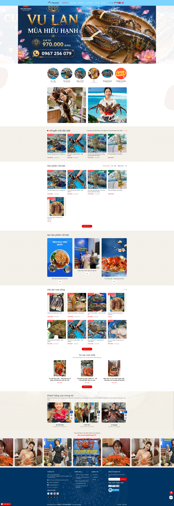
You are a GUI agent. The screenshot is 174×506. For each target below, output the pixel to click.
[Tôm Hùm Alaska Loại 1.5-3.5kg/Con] (56, 143)
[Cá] (94, 75)
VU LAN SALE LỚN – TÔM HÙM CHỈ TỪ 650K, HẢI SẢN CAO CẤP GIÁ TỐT (60, 379)
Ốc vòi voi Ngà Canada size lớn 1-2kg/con (116, 340)
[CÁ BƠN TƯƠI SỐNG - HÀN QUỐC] (76, 302)
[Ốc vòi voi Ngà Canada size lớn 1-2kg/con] (117, 329)
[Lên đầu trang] (171, 487)
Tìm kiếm (119, 504)
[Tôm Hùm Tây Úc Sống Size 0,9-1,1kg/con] (56, 206)
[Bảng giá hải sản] (107, 75)
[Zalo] (48, 493)
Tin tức (97, 3)
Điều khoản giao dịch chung (82, 481)
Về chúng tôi (95, 477)
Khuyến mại (90, 3)
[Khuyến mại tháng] (121, 75)
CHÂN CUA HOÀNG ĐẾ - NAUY (54, 313)
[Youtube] (71, 415)
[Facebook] (71, 412)
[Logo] (53, 2)
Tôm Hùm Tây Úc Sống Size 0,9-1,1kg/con (55, 218)
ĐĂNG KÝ (123, 479)
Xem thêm (59, 382)
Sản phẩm (81, 3)
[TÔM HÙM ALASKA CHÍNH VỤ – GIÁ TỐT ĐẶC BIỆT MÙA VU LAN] (87, 368)
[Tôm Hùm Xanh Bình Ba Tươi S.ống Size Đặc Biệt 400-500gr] (97, 143)
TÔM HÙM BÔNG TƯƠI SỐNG (115, 154)
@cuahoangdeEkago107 (87, 435)
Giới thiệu (73, 3)
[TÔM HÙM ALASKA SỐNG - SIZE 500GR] (76, 143)
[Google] (58, 493)
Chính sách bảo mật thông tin (82, 474)
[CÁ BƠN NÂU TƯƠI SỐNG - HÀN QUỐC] (56, 329)
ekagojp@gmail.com (54, 485)
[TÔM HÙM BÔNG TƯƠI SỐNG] (117, 143)
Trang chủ (65, 3)
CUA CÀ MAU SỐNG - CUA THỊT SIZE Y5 (96, 313)
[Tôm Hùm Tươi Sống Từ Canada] (66, 105)
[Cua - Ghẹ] (53, 75)
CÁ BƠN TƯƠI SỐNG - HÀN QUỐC (75, 313)
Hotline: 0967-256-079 (54, 482)
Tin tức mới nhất (87, 355)
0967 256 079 (7, 504)
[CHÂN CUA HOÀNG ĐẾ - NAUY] (56, 302)
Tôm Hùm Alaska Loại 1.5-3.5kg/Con (56, 154)
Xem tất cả (87, 226)
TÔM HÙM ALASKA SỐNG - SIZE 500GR (75, 154)
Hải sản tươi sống (56, 289)
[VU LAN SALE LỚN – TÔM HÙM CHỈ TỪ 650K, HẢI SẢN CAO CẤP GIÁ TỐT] (59, 368)
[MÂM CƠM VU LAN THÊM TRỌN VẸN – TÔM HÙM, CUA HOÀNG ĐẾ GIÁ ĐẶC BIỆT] (114, 368)
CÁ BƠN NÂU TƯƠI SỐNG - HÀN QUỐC (55, 340)
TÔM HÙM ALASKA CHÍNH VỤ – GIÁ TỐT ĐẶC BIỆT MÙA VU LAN (87, 379)
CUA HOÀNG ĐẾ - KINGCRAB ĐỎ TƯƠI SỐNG (96, 340)
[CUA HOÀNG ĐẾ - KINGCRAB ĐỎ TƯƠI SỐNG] (97, 329)
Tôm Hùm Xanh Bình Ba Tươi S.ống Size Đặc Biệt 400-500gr (96, 154)
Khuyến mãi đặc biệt (60, 130)
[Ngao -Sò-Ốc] (80, 75)
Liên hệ (103, 3)
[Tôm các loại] (66, 75)
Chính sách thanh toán (81, 483)
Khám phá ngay (87, 37)
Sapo (80, 504)
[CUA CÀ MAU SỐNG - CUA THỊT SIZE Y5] (97, 302)
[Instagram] (71, 418)
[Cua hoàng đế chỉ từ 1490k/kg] (107, 105)
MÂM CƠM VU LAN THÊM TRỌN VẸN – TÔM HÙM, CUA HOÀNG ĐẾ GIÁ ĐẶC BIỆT (114, 379)
